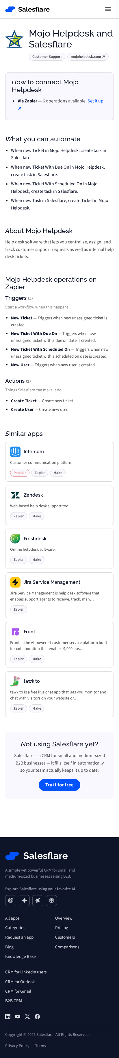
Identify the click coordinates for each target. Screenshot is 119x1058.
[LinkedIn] (7, 1016)
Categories (15, 927)
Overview (63, 918)
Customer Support (47, 56)
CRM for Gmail (18, 991)
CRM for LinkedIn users (26, 972)
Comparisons (67, 947)
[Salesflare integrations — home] (27, 9)
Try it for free (59, 784)
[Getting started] (17, 1016)
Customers (65, 937)
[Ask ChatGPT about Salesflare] (10, 900)
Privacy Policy (17, 1046)
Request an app (19, 937)
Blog (9, 947)
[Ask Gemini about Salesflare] (24, 900)
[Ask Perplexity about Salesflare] (51, 900)
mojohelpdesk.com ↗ (88, 56)
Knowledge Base (20, 956)
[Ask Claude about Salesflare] (37, 900)
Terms (40, 1046)
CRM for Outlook (20, 982)
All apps (12, 918)
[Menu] (108, 9)
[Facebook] (37, 1016)
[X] (27, 1016)
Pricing (61, 927)
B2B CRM (13, 1001)
